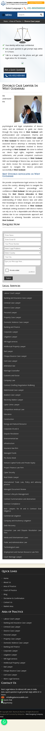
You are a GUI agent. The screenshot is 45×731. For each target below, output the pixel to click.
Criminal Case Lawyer (12, 627)
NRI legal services (10, 659)
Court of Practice (10, 590)
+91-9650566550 (35, 8)
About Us (7, 582)
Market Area (8, 606)
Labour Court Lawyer (12, 619)
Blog (5, 594)
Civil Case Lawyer (10, 675)
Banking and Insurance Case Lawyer (18, 623)
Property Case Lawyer (12, 639)
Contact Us (8, 602)
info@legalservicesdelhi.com (17, 697)
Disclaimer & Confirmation (14, 598)
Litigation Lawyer (10, 655)
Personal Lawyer (10, 635)
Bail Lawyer (8, 667)
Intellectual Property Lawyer (14, 663)
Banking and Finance (12, 647)
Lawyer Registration (35, 3)
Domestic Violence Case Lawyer (16, 643)
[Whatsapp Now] (4, 722)
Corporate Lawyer (11, 651)
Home (6, 21)
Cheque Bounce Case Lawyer (15, 671)
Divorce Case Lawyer (12, 631)
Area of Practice (15, 21)
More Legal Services (11, 679)
